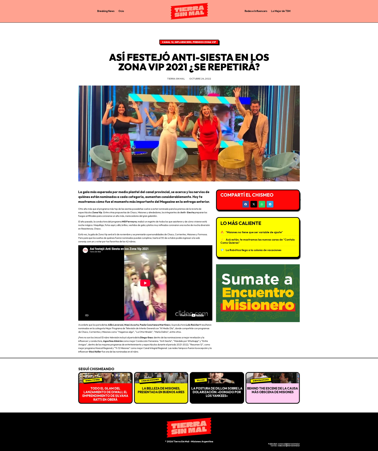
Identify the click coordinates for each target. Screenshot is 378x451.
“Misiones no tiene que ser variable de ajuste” (254, 232)
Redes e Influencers (256, 11)
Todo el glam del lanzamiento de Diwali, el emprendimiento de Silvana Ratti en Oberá (105, 393)
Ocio (121, 11)
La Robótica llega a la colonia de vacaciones (253, 250)
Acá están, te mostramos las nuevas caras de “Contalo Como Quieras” (257, 241)
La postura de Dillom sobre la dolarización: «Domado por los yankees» (216, 392)
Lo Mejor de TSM (280, 11)
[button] (245, 204)
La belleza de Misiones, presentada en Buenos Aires (161, 390)
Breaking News (105, 11)
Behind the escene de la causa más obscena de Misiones (272, 390)
